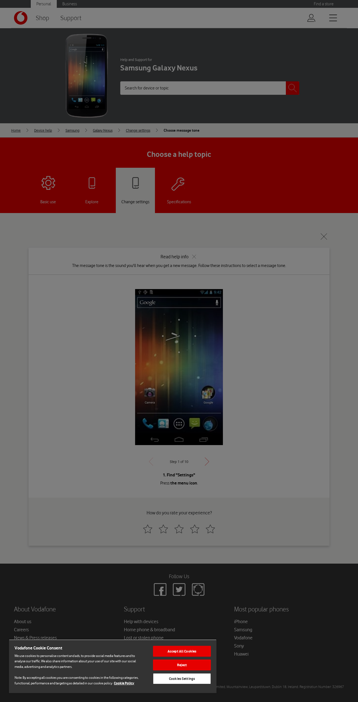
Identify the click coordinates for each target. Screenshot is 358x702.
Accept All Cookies (182, 651)
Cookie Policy (124, 683)
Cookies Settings (182, 679)
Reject (182, 665)
